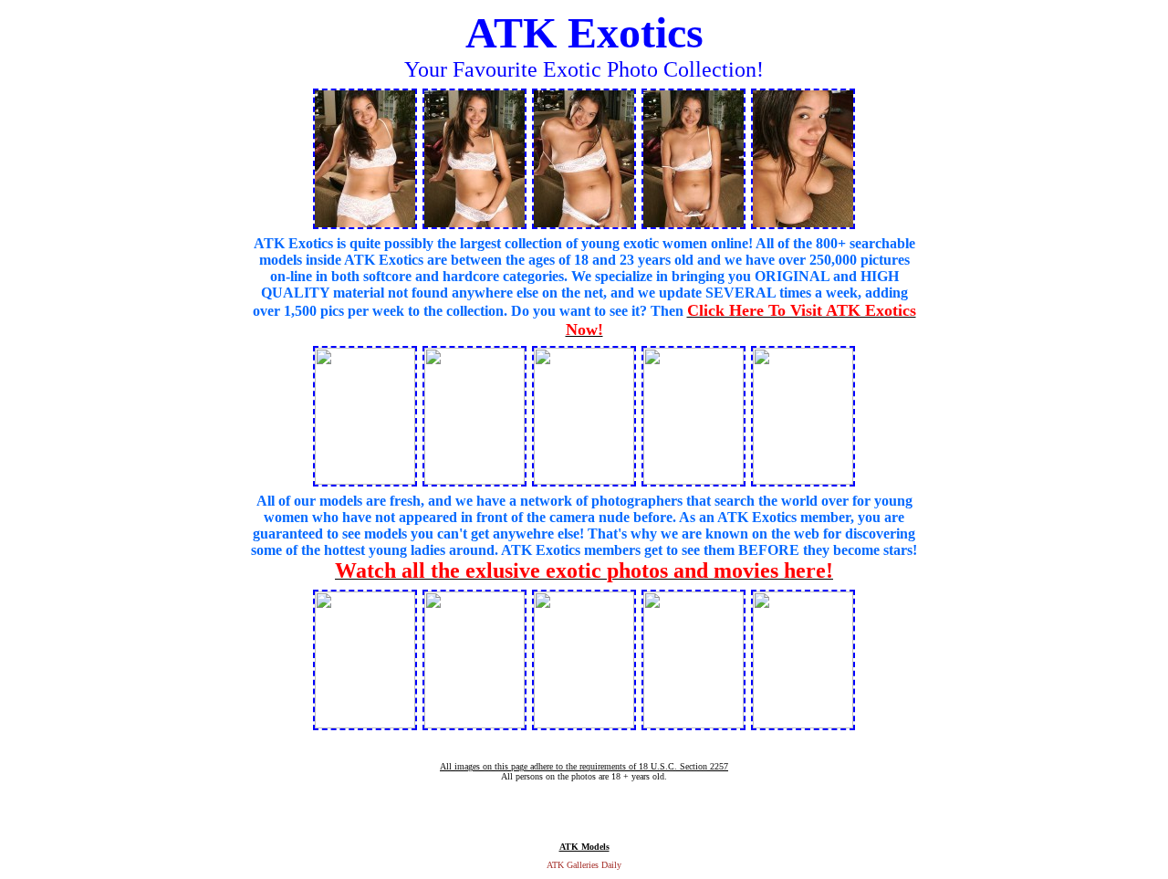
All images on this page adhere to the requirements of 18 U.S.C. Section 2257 (584, 766)
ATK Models (584, 847)
